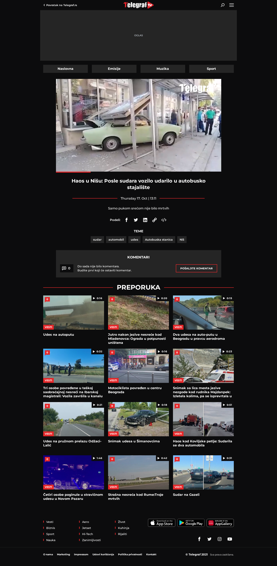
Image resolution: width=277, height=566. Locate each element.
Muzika (163, 69)
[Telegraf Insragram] (220, 539)
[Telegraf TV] (230, 539)
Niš (182, 239)
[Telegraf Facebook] (199, 539)
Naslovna (65, 69)
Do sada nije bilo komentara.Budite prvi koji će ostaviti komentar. (104, 268)
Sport (211, 69)
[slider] (138, 172)
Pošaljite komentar (196, 268)
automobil (116, 239)
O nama (48, 554)
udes (134, 239)
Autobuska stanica (159, 239)
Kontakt (151, 554)
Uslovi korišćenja (103, 554)
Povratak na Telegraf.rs (61, 5)
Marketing (63, 554)
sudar (97, 239)
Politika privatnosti (130, 554)
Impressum (81, 554)
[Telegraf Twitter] (209, 539)
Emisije (114, 69)
